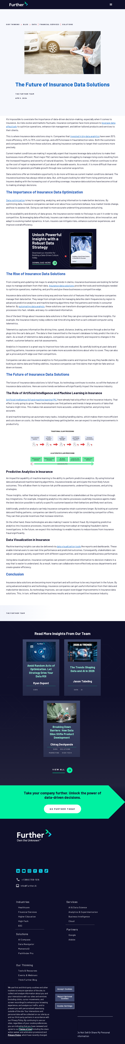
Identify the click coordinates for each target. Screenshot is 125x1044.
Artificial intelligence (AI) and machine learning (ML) (31, 399)
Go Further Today (62, 809)
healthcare (24, 907)
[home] (26, 4)
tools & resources (27, 970)
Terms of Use (25, 1029)
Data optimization (15, 200)
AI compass (24, 939)
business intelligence (79, 916)
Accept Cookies (64, 989)
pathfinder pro (26, 953)
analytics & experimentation (83, 912)
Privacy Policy (14, 1035)
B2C (20, 925)
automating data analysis (32, 306)
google (72, 935)
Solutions (22, 934)
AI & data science (78, 907)
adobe (72, 939)
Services (72, 901)
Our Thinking (13, 24)
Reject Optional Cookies (64, 997)
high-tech (23, 921)
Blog (25, 24)
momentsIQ (23, 948)
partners (72, 929)
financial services (27, 912)
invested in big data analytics (85, 136)
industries (22, 901)
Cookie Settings (64, 1006)
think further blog (27, 979)
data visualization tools (69, 546)
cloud (72, 921)
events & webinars (28, 975)
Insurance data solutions (61, 285)
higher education (27, 916)
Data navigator (26, 944)
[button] (111, 4)
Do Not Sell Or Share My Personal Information (93, 1034)
